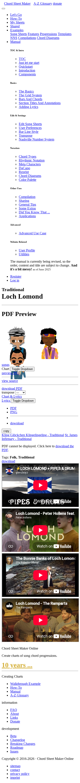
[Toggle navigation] (3, 8)
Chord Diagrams (48, 38)
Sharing (24, 200)
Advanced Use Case (32, 233)
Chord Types (27, 156)
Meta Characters (30, 164)
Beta (13, 736)
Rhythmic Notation (32, 160)
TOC (22, 59)
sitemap (15, 766)
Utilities (24, 254)
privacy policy (19, 774)
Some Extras (27, 208)
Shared (15, 26)
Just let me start (29, 62)
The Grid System (30, 95)
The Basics (26, 91)
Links (14, 717)
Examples (16, 30)
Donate (15, 721)
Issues (14, 751)
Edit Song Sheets (30, 124)
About (14, 714)
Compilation (27, 197)
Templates (64, 34)
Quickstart (26, 66)
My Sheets (17, 22)
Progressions (48, 34)
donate (57, 3)
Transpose (25, 135)
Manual (15, 41)
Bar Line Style (28, 131)
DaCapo (24, 168)
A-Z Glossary (19, 695)
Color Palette (27, 179)
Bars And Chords (30, 99)
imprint (15, 777)
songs (5, 365)
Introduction (27, 70)
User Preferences (30, 128)
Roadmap (16, 747)
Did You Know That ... (34, 212)
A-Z (42, 3)
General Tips (27, 204)
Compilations (27, 38)
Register (15, 276)
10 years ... (17, 665)
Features (33, 34)
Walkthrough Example (25, 684)
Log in (14, 280)
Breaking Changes (22, 744)
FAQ (13, 710)
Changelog (17, 740)
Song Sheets (18, 34)
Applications (27, 216)
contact (15, 770)
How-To (16, 18)
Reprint (24, 172)
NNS (13, 38)
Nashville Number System (36, 139)
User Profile (27, 250)
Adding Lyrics (28, 107)
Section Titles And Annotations (40, 103)
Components (27, 74)
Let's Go (16, 14)
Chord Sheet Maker (17, 3)
